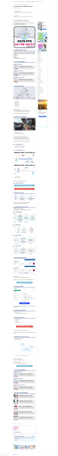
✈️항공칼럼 (18, 1)
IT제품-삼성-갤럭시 (40, 55)
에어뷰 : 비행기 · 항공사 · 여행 (19, 436)
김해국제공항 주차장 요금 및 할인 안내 (18, 64)
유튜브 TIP (39, 98)
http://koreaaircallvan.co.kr (17, 10)
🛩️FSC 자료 (37, 1)
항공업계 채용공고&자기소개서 (41, 82)
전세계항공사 (39, 85)
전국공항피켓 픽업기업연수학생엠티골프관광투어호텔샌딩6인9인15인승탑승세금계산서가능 (23, 12)
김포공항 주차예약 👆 (24, 303)
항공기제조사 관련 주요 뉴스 (40, 88)
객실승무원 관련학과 (40, 80)
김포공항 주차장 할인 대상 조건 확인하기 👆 (24, 326)
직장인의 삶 (39, 77)
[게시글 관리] (16, 423)
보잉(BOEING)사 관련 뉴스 (40, 89)
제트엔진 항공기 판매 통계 (40, 91)
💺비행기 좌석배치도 (33, 1)
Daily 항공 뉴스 (39, 78)
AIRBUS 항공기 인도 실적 (40, 93)
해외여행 (38, 66)
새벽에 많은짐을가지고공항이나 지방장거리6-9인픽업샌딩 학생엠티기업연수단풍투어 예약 (23, 16)
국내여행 (38, 63)
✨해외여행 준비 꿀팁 (27, 1)
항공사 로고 (39, 86)
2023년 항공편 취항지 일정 (40, 59)
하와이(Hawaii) (39, 69)
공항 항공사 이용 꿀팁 (40, 60)
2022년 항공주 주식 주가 (40, 87)
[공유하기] (15, 423)
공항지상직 (39, 84)
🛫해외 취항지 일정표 (22, 1)
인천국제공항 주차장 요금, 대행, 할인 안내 (18, 70)
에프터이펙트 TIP (39, 97)
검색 (43, 1)
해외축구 (39, 67)
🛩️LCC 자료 (40, 1)
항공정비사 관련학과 (40, 81)
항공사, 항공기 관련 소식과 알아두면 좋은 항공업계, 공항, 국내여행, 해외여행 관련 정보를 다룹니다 (23, 438)
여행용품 (38, 54)
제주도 (38, 64)
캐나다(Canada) (39, 70)
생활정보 (38, 95)
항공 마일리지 (39, 61)
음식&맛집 (39, 65)
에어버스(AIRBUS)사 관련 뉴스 (41, 90)
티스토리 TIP (39, 94)
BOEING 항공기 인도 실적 (40, 92)
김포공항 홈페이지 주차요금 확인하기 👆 (24, 282)
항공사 (38, 83)
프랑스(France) (39, 68)
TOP (44, 453)
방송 (38, 96)
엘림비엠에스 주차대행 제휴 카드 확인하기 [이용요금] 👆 (24, 185)
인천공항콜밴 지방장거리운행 (17, 11)
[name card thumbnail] (33, 437)
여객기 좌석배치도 (39, 62)
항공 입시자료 (39, 79)
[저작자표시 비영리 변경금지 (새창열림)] (20, 423)
